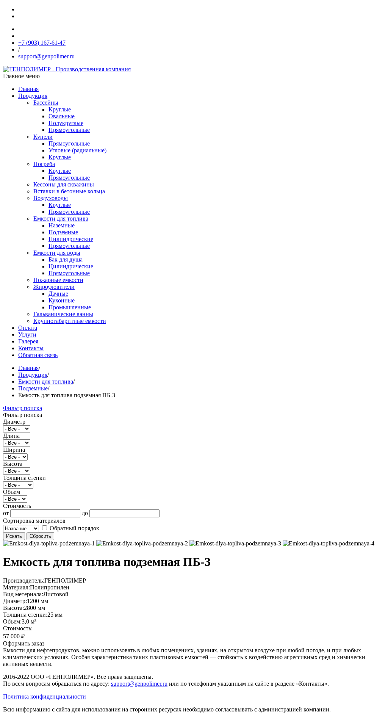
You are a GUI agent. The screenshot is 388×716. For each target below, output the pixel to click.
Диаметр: (15, 601)
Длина (11, 435)
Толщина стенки (24, 478)
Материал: (16, 587)
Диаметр (14, 421)
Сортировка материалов (34, 520)
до (85, 513)
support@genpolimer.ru (139, 683)
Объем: (12, 621)
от (6, 513)
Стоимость (17, 506)
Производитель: (23, 580)
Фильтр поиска (22, 408)
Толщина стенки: (25, 614)
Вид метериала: (23, 594)
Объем (11, 492)
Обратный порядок (73, 528)
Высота (12, 464)
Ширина (14, 450)
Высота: (13, 608)
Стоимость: (18, 628)
